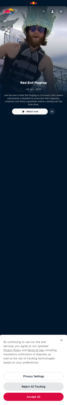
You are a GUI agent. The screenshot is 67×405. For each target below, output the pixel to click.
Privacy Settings (33, 376)
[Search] (44, 11)
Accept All (33, 396)
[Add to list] (52, 111)
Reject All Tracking (33, 386)
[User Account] (52, 11)
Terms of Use (35, 350)
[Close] (61, 340)
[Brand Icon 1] (33, 3)
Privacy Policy (12, 350)
